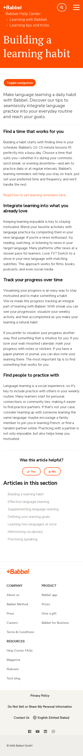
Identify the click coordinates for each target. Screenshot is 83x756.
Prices (46, 604)
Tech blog (13, 678)
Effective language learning (28, 501)
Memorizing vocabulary (25, 531)
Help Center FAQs (20, 650)
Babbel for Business (55, 622)
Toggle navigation (19, 83)
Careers (12, 622)
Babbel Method (17, 604)
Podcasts (13, 669)
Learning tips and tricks (29, 25)
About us (13, 595)
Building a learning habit (26, 494)
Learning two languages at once (32, 524)
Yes (33, 471)
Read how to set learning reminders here (34, 195)
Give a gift (49, 613)
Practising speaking (22, 539)
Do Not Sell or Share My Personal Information (40, 706)
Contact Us (21, 717)
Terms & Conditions (20, 632)
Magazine (13, 660)
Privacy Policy (39, 695)
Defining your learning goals (29, 516)
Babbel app (49, 595)
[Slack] (18, 571)
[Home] (12, 7)
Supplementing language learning (33, 509)
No (54, 471)
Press (10, 613)
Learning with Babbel (28, 19)
